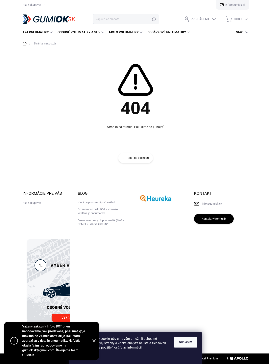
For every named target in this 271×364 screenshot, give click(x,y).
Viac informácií (131, 347)
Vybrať (67, 318)
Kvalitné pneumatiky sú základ (96, 202)
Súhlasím (185, 342)
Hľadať (154, 19)
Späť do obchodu (138, 157)
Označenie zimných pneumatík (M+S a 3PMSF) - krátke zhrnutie (101, 222)
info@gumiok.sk (212, 203)
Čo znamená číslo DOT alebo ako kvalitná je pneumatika (98, 211)
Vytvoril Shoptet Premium (202, 358)
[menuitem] (38, 32)
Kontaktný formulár (214, 218)
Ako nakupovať (32, 4)
